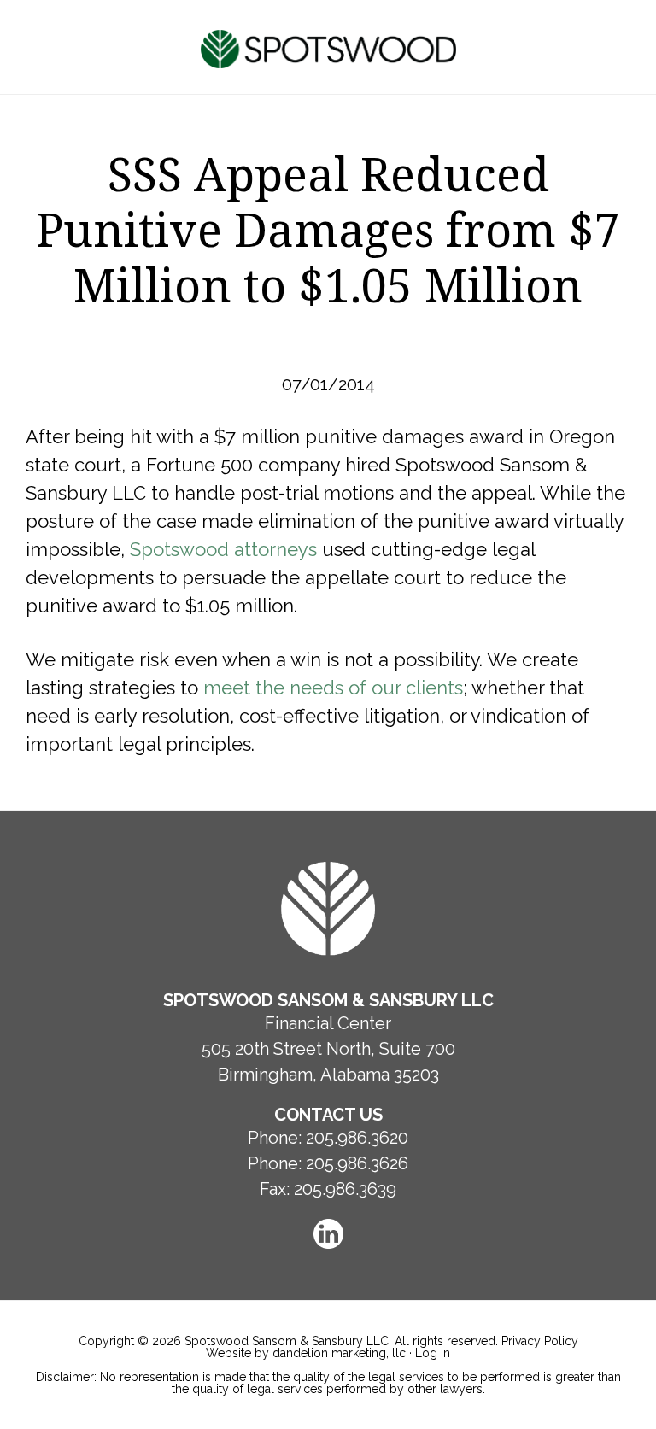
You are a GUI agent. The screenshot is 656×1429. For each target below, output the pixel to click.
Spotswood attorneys (223, 549)
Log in (432, 1353)
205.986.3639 (345, 1189)
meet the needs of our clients (333, 687)
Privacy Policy (539, 1341)
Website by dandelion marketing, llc (306, 1353)
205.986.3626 (357, 1163)
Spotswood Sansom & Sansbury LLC (328, 49)
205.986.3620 (357, 1137)
